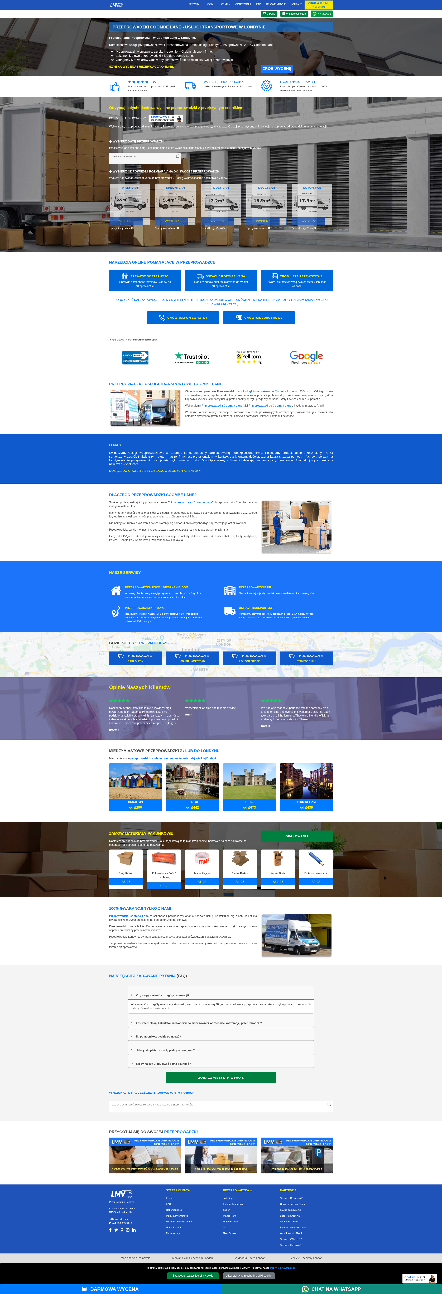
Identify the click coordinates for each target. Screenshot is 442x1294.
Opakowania (243, 4)
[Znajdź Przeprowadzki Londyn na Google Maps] (122, 1230)
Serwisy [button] (194, 4)
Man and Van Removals (135, 1258)
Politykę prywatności (282, 1267)
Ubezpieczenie (174, 1227)
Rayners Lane (230, 1221)
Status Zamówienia (290, 1209)
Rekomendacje (276, 4)
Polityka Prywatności (177, 1215)
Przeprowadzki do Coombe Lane (270, 405)
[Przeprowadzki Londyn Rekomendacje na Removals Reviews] (135, 357)
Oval (225, 1227)
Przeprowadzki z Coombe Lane (222, 405)
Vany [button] (210, 4)
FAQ (168, 1204)
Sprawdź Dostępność (291, 1198)
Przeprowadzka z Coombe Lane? (192, 502)
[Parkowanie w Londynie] (297, 1155)
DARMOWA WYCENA (114, 1289)
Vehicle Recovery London (306, 1258)
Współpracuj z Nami (291, 1233)
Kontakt (296, 4)
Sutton (226, 1209)
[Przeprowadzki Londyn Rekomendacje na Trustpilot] (192, 357)
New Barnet (229, 1233)
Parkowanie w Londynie (293, 1227)
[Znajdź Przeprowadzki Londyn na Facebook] (110, 1230)
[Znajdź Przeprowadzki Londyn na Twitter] (116, 1230)
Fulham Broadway (233, 1204)
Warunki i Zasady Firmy (179, 1221)
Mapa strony (173, 1233)
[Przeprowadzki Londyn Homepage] (116, 5)
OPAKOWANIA (297, 836)
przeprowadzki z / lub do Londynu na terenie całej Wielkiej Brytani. (173, 758)
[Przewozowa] (221, 1155)
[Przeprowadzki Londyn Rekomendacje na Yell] (249, 357)
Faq (258, 4)
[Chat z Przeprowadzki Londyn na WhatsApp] (306, 1289)
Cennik (225, 4)
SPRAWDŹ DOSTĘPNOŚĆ (145, 281)
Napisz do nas (120, 1219)
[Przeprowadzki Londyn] (121, 1194)
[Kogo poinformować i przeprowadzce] (145, 1155)
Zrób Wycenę (277, 68)
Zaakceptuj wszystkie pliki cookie (193, 1275)
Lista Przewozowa (290, 1215)
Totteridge (228, 1198)
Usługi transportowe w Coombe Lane (268, 391)
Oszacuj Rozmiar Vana (292, 1204)
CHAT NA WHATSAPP (336, 1289)
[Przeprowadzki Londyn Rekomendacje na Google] (306, 357)
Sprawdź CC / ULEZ (291, 1239)
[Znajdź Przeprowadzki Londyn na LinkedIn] (134, 1230)
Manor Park (229, 1215)
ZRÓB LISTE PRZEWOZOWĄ (297, 281)
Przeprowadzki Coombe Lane (142, 340)
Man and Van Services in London (192, 1258)
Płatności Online (289, 1221)
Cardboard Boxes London (249, 1258)
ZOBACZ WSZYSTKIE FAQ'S (221, 1077)
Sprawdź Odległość (290, 1245)
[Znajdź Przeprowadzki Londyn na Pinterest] (127, 1230)
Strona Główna (117, 340)
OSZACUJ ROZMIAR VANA (221, 281)
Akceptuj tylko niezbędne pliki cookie (249, 1275)
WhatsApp (324, 13)
